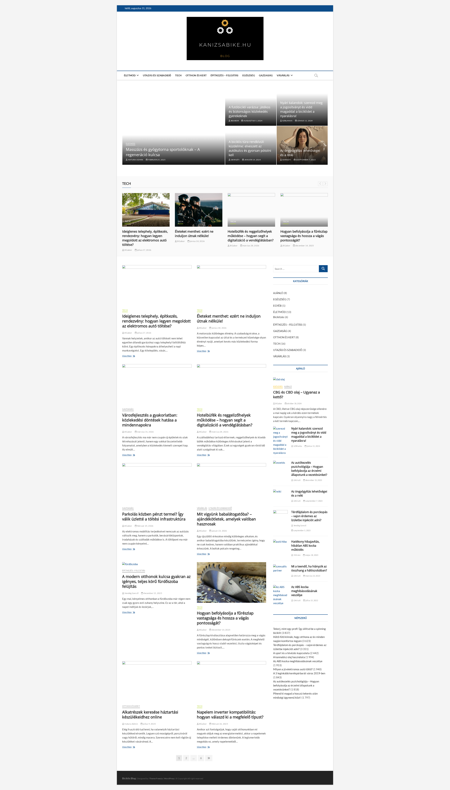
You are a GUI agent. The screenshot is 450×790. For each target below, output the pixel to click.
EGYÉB (277, 305)
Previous (320, 184)
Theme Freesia (156, 778)
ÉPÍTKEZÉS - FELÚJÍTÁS (133, 570)
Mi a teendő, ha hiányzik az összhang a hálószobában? (309, 568)
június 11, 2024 (305, 121)
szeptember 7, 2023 (305, 160)
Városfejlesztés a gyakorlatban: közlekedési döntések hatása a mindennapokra (149, 419)
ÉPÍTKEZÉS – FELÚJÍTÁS (224, 75)
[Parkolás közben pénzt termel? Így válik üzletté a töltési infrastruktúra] (157, 483)
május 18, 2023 (311, 555)
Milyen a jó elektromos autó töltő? (293, 669)
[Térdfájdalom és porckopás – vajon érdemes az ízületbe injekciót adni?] (280, 515)
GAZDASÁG (266, 75)
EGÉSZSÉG (248, 75)
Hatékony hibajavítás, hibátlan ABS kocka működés (305, 546)
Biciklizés (278, 317)
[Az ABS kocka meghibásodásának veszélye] (280, 595)
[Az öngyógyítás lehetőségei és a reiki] (280, 492)
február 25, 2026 (145, 525)
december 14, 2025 (304, 245)
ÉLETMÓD (130, 75)
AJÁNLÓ (278, 293)
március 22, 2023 (312, 576)
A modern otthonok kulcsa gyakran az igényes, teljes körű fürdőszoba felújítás (156, 581)
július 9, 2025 (149, 723)
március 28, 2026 (250, 245)
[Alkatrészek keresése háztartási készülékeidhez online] (157, 681)
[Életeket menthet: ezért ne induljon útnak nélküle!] (198, 210)
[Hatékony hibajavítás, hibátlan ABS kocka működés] (280, 542)
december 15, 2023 (313, 480)
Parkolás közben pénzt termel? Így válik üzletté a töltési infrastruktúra (153, 516)
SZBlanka (287, 121)
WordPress (169, 778)
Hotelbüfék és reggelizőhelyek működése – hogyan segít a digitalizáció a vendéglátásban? (251, 235)
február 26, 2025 (219, 723)
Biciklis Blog (129, 778)
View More (127, 356)
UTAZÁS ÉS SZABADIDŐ (157, 75)
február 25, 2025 (156, 160)
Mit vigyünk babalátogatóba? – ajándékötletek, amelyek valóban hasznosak (226, 518)
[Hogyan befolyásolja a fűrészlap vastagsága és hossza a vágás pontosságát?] (304, 210)
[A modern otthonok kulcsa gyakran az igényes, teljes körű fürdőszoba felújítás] (157, 564)
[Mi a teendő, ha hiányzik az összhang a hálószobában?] (280, 568)
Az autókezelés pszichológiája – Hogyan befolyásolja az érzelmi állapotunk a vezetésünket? (309, 469)
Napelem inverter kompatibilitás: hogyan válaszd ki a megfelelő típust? (230, 714)
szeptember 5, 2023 (301, 530)
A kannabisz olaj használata (289, 657)
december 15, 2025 (152, 593)
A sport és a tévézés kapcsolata (291, 653)
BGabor (234, 121)
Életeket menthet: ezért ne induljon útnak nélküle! (194, 233)
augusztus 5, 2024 (252, 121)
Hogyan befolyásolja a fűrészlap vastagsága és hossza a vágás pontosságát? (303, 235)
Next (325, 184)
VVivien (296, 555)
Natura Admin (135, 160)
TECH (178, 75)
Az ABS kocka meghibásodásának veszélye (304, 591)
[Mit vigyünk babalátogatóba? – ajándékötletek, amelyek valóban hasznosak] (231, 483)
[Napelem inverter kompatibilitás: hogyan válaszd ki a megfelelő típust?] (231, 681)
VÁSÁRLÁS (283, 75)
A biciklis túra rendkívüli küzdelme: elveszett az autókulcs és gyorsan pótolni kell (250, 148)
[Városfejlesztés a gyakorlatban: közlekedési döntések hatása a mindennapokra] (157, 384)
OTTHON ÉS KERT (196, 75)
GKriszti (235, 160)
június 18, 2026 (197, 241)
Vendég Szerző (131, 593)
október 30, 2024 (294, 403)
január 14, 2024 (252, 160)
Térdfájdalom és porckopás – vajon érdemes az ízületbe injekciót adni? (309, 516)
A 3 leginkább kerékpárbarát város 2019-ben (299, 673)
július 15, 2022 (311, 600)
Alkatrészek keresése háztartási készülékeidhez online (150, 714)
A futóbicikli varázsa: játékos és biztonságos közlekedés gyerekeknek (249, 111)
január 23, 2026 (219, 530)
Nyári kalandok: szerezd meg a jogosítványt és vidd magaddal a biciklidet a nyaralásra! (301, 109)
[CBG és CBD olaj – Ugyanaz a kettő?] (300, 379)
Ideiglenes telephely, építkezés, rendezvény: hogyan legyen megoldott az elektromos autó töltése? (145, 238)
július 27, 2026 (144, 250)
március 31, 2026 (145, 431)
